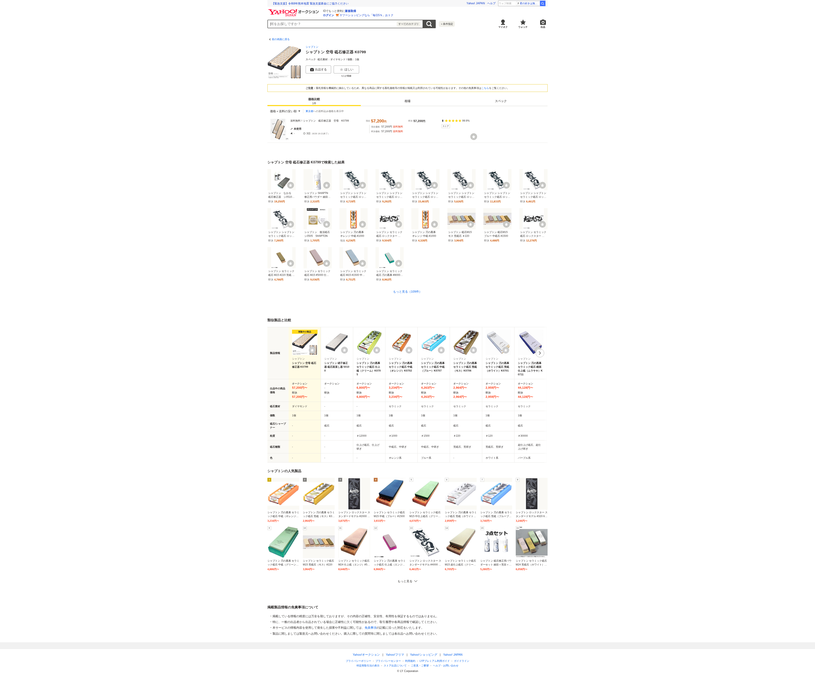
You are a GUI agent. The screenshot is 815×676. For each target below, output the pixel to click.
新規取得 (350, 11)
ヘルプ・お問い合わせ (445, 665)
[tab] (314, 101)
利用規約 (410, 660)
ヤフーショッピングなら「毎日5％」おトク (366, 15)
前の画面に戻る (281, 39)
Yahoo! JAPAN (476, 3)
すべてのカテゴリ (408, 23)
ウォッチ (523, 27)
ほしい (348, 69)
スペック (501, 101)
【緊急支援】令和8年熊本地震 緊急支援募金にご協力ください (310, 3)
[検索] (542, 3)
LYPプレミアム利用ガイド (435, 660)
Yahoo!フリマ (395, 654)
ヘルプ (491, 3)
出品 (543, 27)
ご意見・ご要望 (420, 665)
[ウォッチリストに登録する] (312, 350)
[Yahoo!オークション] (294, 10)
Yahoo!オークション (366, 654)
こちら (485, 88)
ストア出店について (395, 665)
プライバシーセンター (388, 660)
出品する (321, 69)
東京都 (309, 111)
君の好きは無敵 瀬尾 (530, 3)
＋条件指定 (446, 23)
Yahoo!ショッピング (423, 654)
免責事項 (371, 627)
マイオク (503, 27)
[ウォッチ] (473, 136)
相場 (407, 101)
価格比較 (314, 101)
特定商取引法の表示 (368, 665)
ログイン (328, 15)
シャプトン (312, 46)
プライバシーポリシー (358, 660)
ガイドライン (461, 660)
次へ (540, 353)
